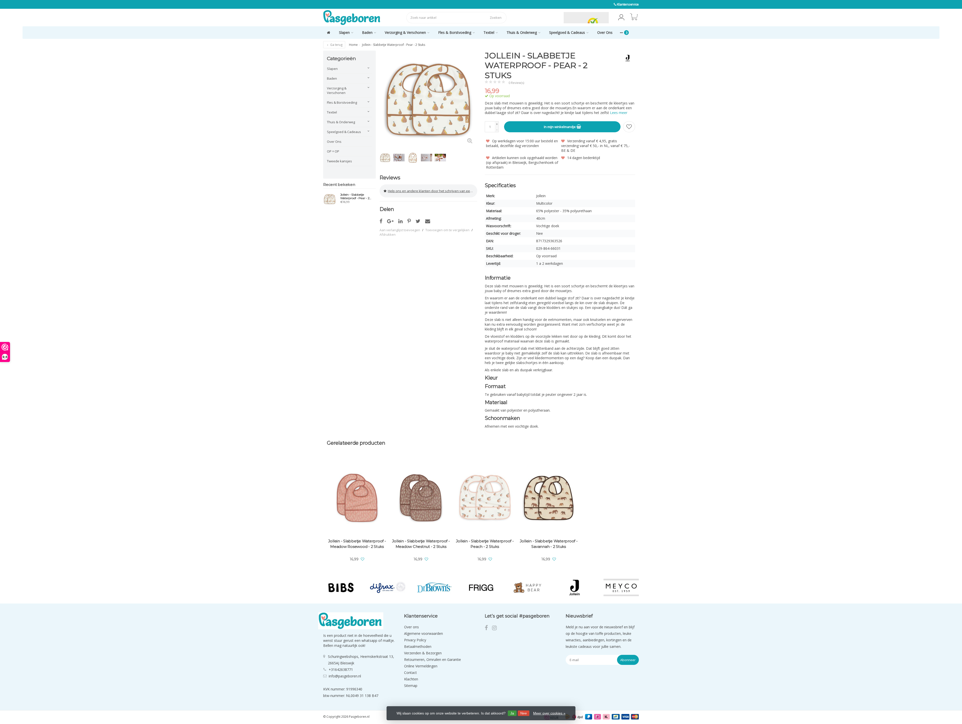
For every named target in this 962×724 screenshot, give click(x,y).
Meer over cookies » (549, 713)
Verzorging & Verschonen (405, 32)
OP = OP (333, 151)
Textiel (489, 32)
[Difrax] (341, 587)
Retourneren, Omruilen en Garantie (432, 659)
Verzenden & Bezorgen (423, 653)
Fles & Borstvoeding (454, 32)
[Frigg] (434, 587)
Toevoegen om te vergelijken (447, 230)
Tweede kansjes (339, 161)
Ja (512, 713)
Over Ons (605, 32)
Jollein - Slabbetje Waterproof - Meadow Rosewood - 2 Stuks (357, 544)
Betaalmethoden (417, 646)
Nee (523, 713)
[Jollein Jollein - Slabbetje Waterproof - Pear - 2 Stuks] (329, 198)
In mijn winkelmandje (560, 127)
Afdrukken (388, 234)
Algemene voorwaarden (423, 633)
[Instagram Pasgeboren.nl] (496, 628)
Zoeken (496, 17)
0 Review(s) (516, 83)
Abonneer (628, 660)
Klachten (411, 679)
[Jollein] (625, 58)
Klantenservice (628, 4)
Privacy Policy (415, 640)
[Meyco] (574, 587)
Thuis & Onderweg (522, 32)
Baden (367, 32)
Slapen (344, 32)
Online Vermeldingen (420, 666)
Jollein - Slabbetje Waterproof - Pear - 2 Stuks (355, 196)
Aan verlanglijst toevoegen (400, 230)
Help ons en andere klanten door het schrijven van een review (432, 191)
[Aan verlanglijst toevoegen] (629, 126)
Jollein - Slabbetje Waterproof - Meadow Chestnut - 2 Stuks (421, 544)
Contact (410, 672)
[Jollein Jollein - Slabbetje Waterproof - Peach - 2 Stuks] (485, 498)
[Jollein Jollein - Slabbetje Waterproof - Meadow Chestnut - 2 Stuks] (421, 498)
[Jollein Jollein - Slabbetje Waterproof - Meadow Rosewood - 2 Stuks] (357, 498)
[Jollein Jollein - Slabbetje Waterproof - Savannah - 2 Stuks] (549, 498)
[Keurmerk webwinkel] (552, 17)
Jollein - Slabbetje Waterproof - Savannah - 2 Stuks (549, 544)
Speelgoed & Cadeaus (567, 32)
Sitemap (410, 685)
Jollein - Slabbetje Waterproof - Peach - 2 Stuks (485, 544)
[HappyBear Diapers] (481, 587)
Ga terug (335, 45)
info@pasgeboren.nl (345, 676)
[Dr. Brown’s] (387, 587)
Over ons (411, 627)
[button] (621, 18)
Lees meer (618, 112)
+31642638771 (341, 669)
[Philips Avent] (621, 587)
